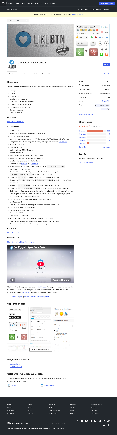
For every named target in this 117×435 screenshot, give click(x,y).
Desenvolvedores (54, 410)
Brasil (26, 423)
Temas (30, 407)
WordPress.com (96, 404)
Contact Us (15, 297)
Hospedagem (11, 410)
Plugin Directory (12, 9)
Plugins (30, 410)
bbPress (94, 410)
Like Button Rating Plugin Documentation (21, 242)
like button (101, 105)
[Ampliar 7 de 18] (49, 309)
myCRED (24, 164)
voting (107, 109)
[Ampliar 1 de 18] (26, 309)
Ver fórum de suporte (86, 162)
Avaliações (23, 74)
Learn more (63, 142)
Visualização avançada (86, 114)
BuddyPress (95, 413)
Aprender (52, 404)
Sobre (9, 404)
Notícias (9, 407)
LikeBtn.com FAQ (16, 367)
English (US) (106, 101)
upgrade (26, 292)
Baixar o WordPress (106, 3)
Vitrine (30, 404)
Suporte (107, 74)
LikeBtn (23, 66)
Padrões (30, 413)
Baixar (106, 64)
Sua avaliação (83, 147)
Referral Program (30, 297)
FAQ (21, 297)
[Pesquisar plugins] (27, 20)
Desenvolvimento (48, 74)
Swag (72, 413)
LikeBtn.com (42, 287)
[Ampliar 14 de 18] (71, 321)
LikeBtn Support (49, 385)
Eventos (72, 407)
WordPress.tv (54, 413)
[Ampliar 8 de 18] (49, 348)
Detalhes (12, 74)
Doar (72, 410)
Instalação (34, 74)
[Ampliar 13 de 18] (71, 309)
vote (103, 109)
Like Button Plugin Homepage (17, 233)
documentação (15, 364)
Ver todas (106, 147)
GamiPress (34, 164)
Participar (73, 404)
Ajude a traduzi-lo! (77, 14)
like (96, 105)
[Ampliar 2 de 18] (26, 346)
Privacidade (11, 413)
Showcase (40, 297)
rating (107, 105)
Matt (93, 407)
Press (47, 297)
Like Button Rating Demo (15, 122)
